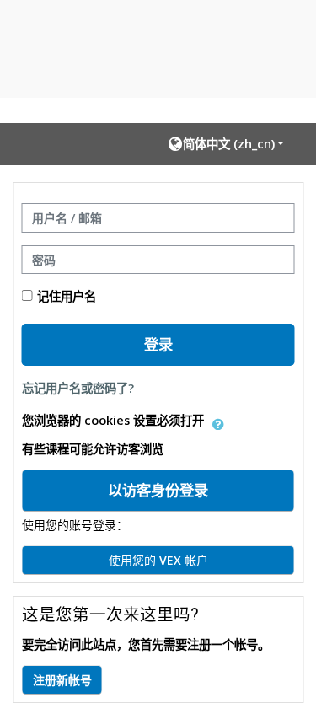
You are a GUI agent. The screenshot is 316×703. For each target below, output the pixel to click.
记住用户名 (66, 296)
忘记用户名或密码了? (78, 388)
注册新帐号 (62, 680)
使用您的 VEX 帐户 (158, 560)
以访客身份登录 (158, 490)
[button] (226, 144)
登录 (158, 344)
